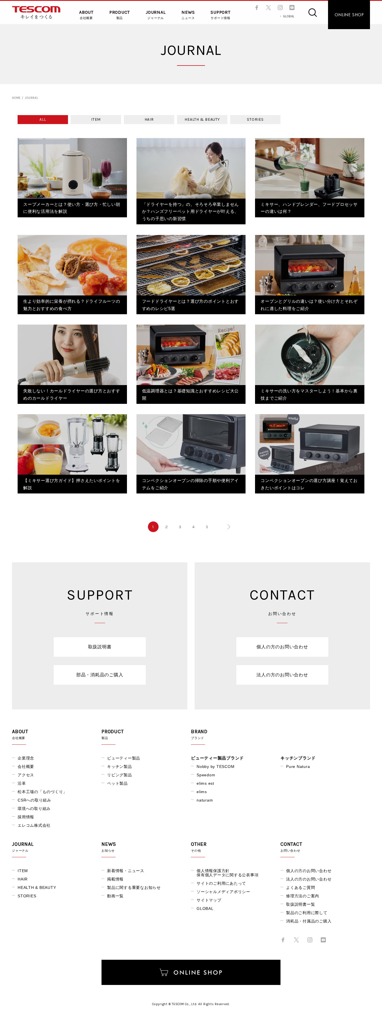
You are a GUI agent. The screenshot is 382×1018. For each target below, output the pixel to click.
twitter (268, 7)
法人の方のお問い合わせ (282, 674)
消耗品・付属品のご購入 (308, 921)
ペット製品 (117, 783)
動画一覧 (115, 896)
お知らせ (109, 847)
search (312, 12)
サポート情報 (220, 15)
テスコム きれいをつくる (36, 12)
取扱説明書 (100, 646)
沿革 (22, 783)
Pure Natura (298, 766)
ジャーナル (156, 15)
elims (202, 791)
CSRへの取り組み (34, 800)
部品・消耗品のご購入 (99, 674)
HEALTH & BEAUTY (202, 119)
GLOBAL (289, 16)
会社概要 (86, 15)
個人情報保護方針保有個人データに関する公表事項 (227, 872)
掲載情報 (115, 879)
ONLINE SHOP (349, 14)
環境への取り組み (34, 808)
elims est (205, 783)
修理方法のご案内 (302, 896)
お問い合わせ (291, 847)
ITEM (96, 119)
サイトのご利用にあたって (221, 883)
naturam (205, 800)
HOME (16, 98)
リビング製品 (119, 775)
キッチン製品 (119, 766)
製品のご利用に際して (306, 912)
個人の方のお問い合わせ (282, 646)
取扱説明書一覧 (300, 904)
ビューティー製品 (123, 758)
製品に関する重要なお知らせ (134, 887)
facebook (256, 7)
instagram (280, 7)
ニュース (188, 15)
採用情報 (26, 817)
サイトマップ (209, 900)
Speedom (206, 775)
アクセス (26, 775)
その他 (199, 847)
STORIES (255, 119)
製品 (119, 15)
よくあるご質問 (300, 887)
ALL (42, 119)
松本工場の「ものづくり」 (42, 791)
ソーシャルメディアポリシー (223, 891)
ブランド (199, 734)
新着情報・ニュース (125, 870)
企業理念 (26, 758)
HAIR (149, 119)
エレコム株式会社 (34, 825)
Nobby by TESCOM (215, 766)
